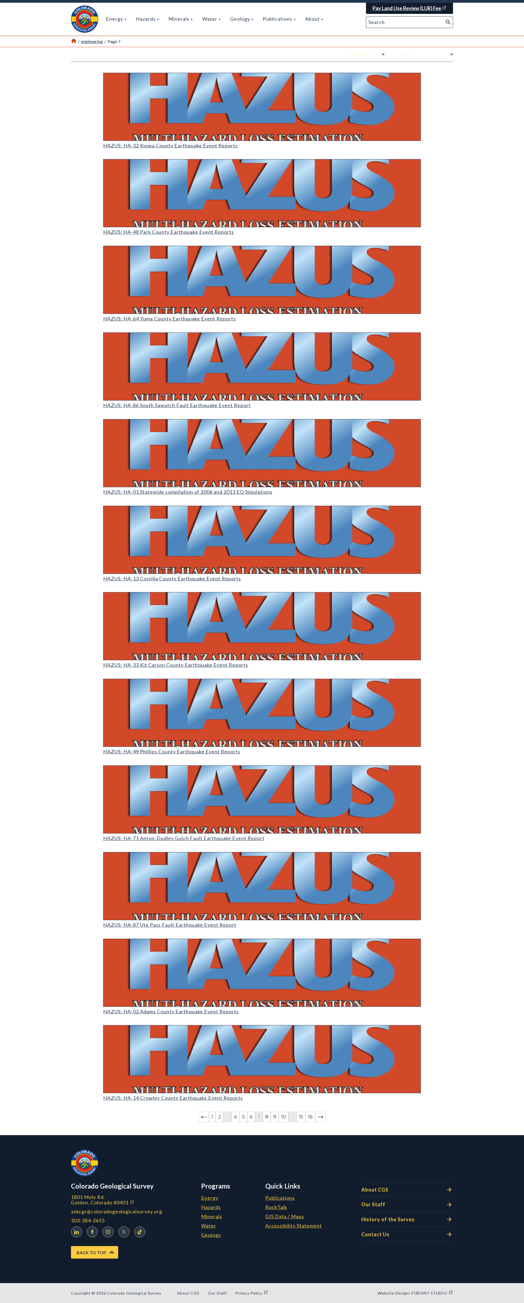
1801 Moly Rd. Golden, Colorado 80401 (131, 1199)
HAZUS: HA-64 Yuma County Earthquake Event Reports (169, 319)
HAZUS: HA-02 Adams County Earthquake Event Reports (171, 1011)
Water (210, 19)
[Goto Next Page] (320, 1117)
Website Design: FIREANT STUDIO (415, 1293)
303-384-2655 (88, 1220)
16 (310, 1117)
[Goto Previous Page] (204, 1117)
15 (301, 1117)
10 (283, 1117)
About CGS (374, 1190)
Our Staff (373, 1204)
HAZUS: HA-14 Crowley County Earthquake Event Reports (173, 1098)
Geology (240, 19)
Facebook (92, 1231)
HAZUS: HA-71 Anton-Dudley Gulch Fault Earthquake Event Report (183, 838)
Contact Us (375, 1234)
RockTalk (276, 1207)
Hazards (146, 19)
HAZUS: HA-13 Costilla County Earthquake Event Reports (172, 578)
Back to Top (91, 1252)
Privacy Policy (251, 1293)
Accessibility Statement (293, 1226)
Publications (278, 19)
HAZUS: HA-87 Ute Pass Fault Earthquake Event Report (169, 925)
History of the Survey (388, 1219)
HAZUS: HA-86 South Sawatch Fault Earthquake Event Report (177, 405)
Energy (115, 19)
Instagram (108, 1231)
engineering (92, 41)
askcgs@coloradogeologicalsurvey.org (116, 1211)
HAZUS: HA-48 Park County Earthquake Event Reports (168, 232)
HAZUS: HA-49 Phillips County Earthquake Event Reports (171, 751)
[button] (84, 19)
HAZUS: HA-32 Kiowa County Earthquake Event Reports (170, 146)
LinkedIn (76, 1231)
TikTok (139, 1231)
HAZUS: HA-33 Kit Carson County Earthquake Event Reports (175, 665)
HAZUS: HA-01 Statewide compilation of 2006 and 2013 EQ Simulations (187, 492)
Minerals (179, 19)
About (313, 19)
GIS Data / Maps (284, 1216)
